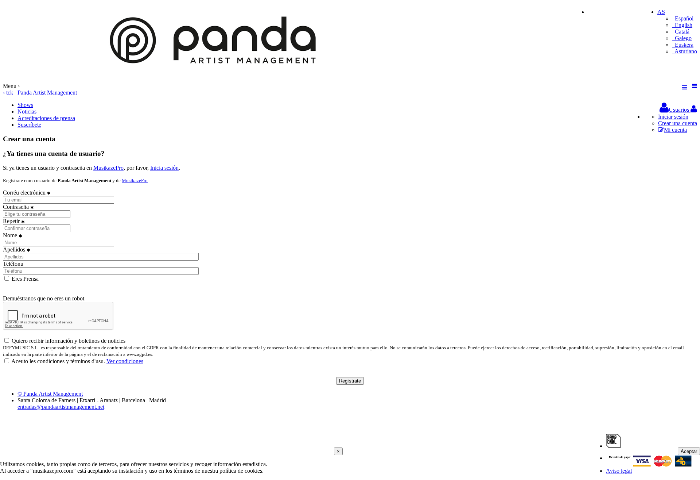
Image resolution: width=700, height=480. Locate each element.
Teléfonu (13, 264)
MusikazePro (108, 168)
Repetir (12, 221)
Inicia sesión (164, 168)
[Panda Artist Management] (216, 79)
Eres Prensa (24, 279)
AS (661, 12)
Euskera (682, 45)
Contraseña (16, 207)
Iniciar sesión (673, 117)
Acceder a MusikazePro (615, 12)
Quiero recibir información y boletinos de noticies (67, 341)
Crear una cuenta (677, 123)
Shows (25, 105)
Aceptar (689, 451)
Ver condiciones (124, 361)
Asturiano (684, 51)
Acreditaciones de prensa (46, 118)
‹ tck (8, 92)
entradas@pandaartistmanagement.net (61, 407)
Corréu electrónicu (25, 192)
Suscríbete (29, 125)
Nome (11, 235)
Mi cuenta (675, 130)
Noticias (27, 111)
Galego (682, 38)
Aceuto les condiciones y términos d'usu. (76, 361)
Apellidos (15, 249)
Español (682, 18)
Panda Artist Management (46, 92)
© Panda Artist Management (50, 394)
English (682, 25)
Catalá (680, 31)
